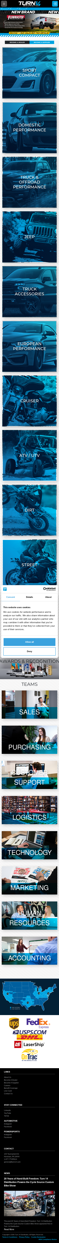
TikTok (6, 1116)
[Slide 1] (14, 33)
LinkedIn (7, 1110)
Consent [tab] (10, 597)
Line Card (8, 1091)
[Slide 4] (29, 33)
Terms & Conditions (9, 1237)
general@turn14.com (12, 1162)
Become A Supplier (42, 42)
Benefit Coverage (11, 1088)
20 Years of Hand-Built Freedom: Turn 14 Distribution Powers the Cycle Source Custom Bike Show (29, 1182)
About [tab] (48, 597)
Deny (29, 651)
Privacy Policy (24, 1237)
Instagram (8, 1124)
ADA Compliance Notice (48, 1239)
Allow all (29, 642)
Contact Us (8, 1094)
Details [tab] (29, 597)
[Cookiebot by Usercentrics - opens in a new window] (43, 589)
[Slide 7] (45, 33)
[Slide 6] (40, 33)
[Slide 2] (19, 33)
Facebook (8, 1127)
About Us (7, 1077)
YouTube (7, 1113)
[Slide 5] (35, 33)
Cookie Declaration (38, 1237)
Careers (7, 1085)
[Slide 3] (24, 33)
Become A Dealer (17, 42)
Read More (9, 1229)
